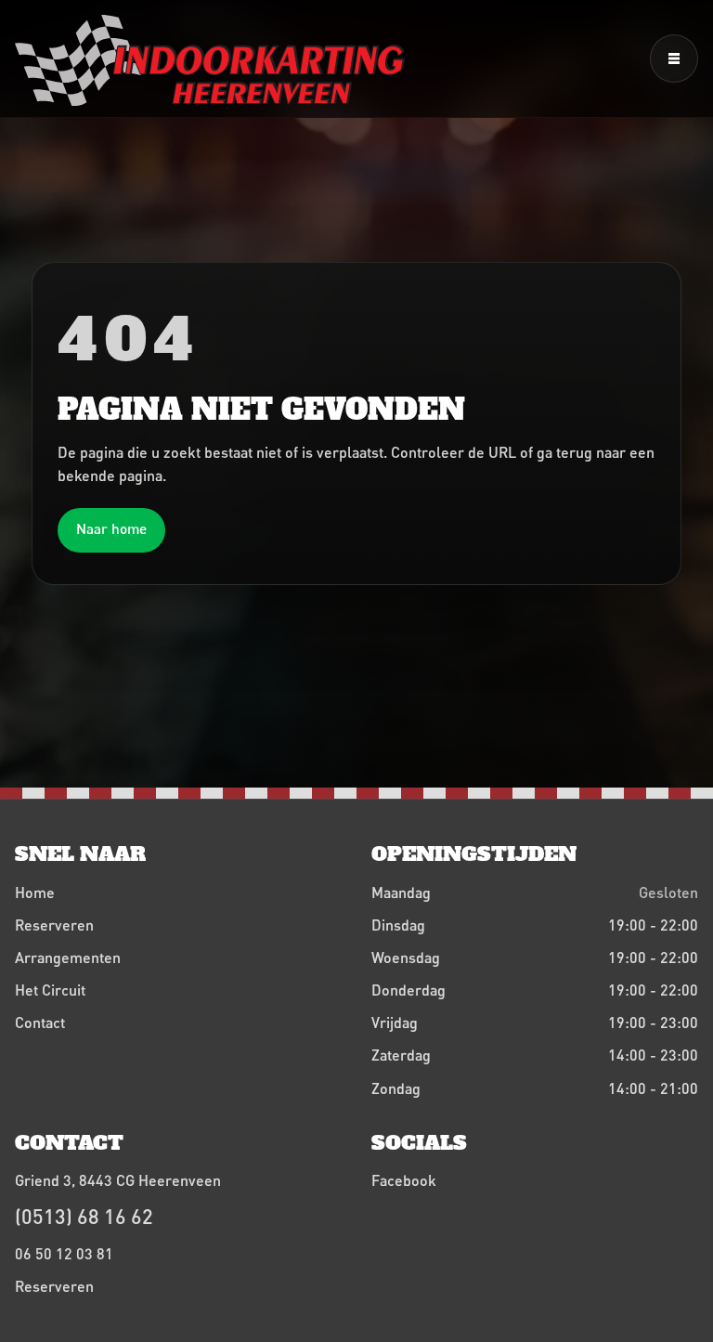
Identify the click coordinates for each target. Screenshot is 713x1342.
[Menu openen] (674, 58)
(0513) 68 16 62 (84, 1216)
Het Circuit (50, 989)
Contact (40, 1022)
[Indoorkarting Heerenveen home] (210, 60)
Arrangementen (68, 957)
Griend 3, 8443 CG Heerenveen (118, 1180)
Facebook (403, 1180)
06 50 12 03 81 (64, 1253)
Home (35, 892)
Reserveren (54, 924)
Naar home (111, 528)
